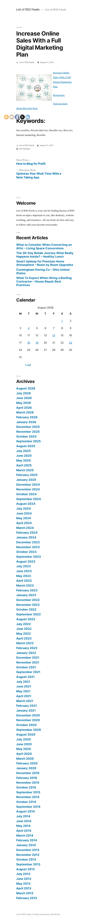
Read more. (59, 95)
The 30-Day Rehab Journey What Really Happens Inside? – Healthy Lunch (44, 254)
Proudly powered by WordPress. (46, 914)
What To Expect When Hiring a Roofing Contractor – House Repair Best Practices (44, 281)
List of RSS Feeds (28, 9)
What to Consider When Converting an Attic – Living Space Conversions (44, 246)
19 (37, 342)
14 (53, 335)
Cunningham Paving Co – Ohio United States (43, 271)
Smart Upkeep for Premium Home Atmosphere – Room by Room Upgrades (44, 263)
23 (70, 342)
